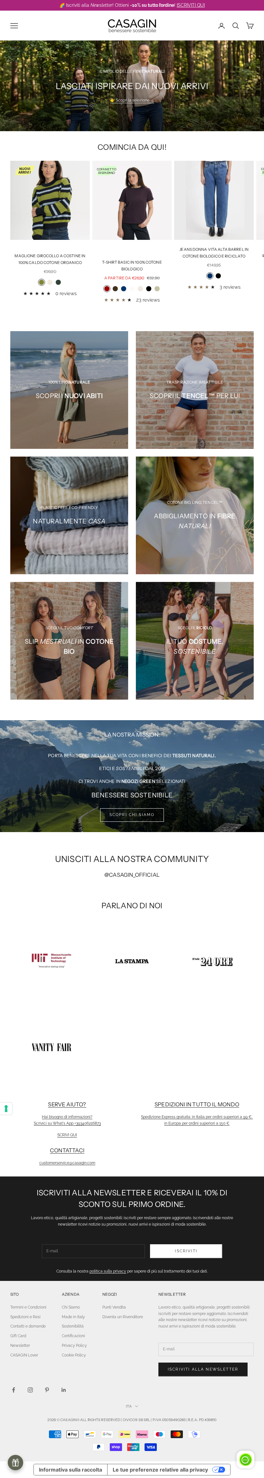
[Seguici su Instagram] (30, 1390)
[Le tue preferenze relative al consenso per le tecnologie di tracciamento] (6, 1108)
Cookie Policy (74, 1355)
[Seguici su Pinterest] (47, 1390)
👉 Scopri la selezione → (132, 100)
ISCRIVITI (186, 1251)
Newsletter (20, 1345)
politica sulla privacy (108, 1271)
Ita (128, 1406)
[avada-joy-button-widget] (15, 1462)
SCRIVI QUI (67, 1135)
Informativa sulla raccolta (70, 1469)
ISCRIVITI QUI (191, 5)
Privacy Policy (74, 1345)
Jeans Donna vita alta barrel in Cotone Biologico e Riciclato (214, 252)
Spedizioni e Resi (25, 1317)
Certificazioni (73, 1336)
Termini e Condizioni (28, 1307)
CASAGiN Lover (24, 1355)
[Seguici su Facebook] (13, 1390)
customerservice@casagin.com (67, 1163)
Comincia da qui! (132, 147)
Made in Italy (73, 1317)
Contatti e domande (28, 1326)
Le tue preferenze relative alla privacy (160, 1469)
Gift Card (18, 1336)
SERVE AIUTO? (67, 1104)
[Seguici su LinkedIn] (64, 1390)
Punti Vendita (114, 1307)
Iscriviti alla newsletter (203, 1369)
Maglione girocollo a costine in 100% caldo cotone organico (49, 259)
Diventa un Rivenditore (122, 1317)
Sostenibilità (73, 1326)
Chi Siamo (71, 1307)
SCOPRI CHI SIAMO (132, 814)
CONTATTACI (67, 1150)
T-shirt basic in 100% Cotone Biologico (132, 265)
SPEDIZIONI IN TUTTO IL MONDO (197, 1104)
